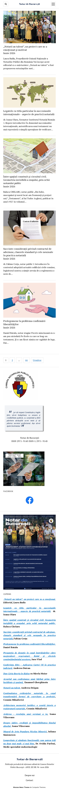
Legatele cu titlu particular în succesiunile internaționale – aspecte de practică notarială (28, 112)
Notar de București (29, 3)
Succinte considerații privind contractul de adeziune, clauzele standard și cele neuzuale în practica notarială (28, 253)
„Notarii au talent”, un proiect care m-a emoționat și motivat (25, 50)
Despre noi (29, 775)
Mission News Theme (21, 787)
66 (26, 360)
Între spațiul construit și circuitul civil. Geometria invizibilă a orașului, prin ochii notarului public (26, 181)
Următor (37, 360)
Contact (29, 780)
